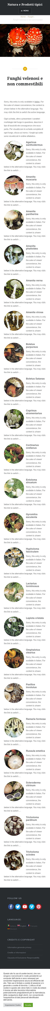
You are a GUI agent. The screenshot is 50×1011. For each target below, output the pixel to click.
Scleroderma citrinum (33, 784)
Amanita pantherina (32, 212)
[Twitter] (18, 907)
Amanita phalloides (32, 247)
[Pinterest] (38, 907)
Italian (37, 101)
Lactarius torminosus (32, 585)
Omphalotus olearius (33, 651)
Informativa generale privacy (19, 947)
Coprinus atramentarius (34, 412)
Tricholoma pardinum (32, 818)
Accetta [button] (28, 1005)
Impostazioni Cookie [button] (13, 1005)
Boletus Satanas (35, 378)
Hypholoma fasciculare (32, 550)
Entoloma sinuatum (31, 481)
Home (23, 16)
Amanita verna (34, 280)
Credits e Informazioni (16, 952)
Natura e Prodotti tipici (25, 4)
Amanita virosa (34, 312)
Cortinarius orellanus (32, 446)
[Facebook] (11, 907)
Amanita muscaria (31, 178)
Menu (26, 11)
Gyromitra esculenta (31, 515)
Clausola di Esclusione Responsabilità (23, 957)
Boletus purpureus (32, 345)
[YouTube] (25, 907)
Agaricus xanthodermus (34, 143)
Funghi (30, 16)
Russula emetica (35, 751)
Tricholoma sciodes (32, 853)
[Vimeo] (32, 907)
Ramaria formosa (36, 719)
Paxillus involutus (31, 686)
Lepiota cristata (35, 618)
